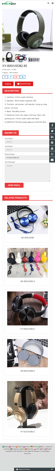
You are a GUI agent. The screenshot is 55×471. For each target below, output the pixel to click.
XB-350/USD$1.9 (27, 281)
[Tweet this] (11, 77)
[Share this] (5, 77)
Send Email (25, 84)
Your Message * (10, 162)
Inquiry (8, 84)
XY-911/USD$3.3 (27, 432)
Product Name (10, 154)
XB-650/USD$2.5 (27, 371)
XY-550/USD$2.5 (27, 329)
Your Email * (9, 146)
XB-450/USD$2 (27, 238)
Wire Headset (13, 72)
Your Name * (9, 138)
